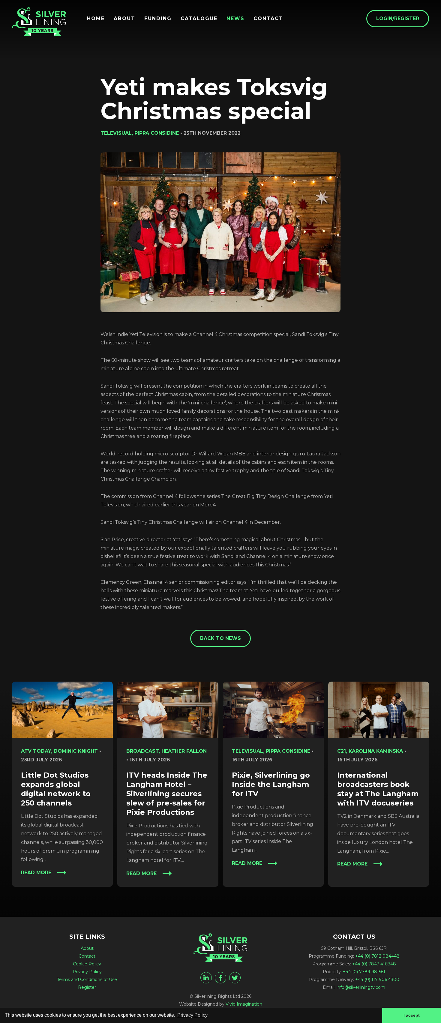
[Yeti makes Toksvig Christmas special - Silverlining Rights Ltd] (39, 21)
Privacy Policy (87, 971)
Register (87, 987)
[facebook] (220, 977)
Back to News (220, 638)
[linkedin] (206, 977)
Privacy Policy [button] (192, 1015)
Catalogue (199, 18)
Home (96, 18)
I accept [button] (412, 1015)
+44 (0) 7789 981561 (364, 971)
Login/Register (397, 18)
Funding (158, 18)
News (235, 18)
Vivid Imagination (244, 1004)
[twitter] (235, 977)
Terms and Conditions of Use (87, 979)
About (124, 18)
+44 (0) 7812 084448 (377, 956)
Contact (268, 18)
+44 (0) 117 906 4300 (377, 979)
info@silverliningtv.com (361, 987)
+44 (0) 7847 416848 (374, 964)
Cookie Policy (87, 964)
